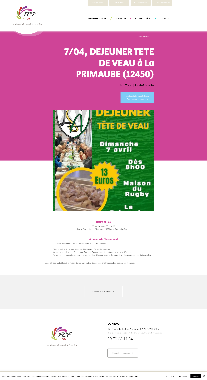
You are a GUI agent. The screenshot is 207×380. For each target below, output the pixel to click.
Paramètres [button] (169, 376)
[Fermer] (204, 376)
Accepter (196, 376)
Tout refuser (182, 376)
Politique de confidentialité (128, 376)
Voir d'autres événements (137, 99)
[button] (162, 3)
